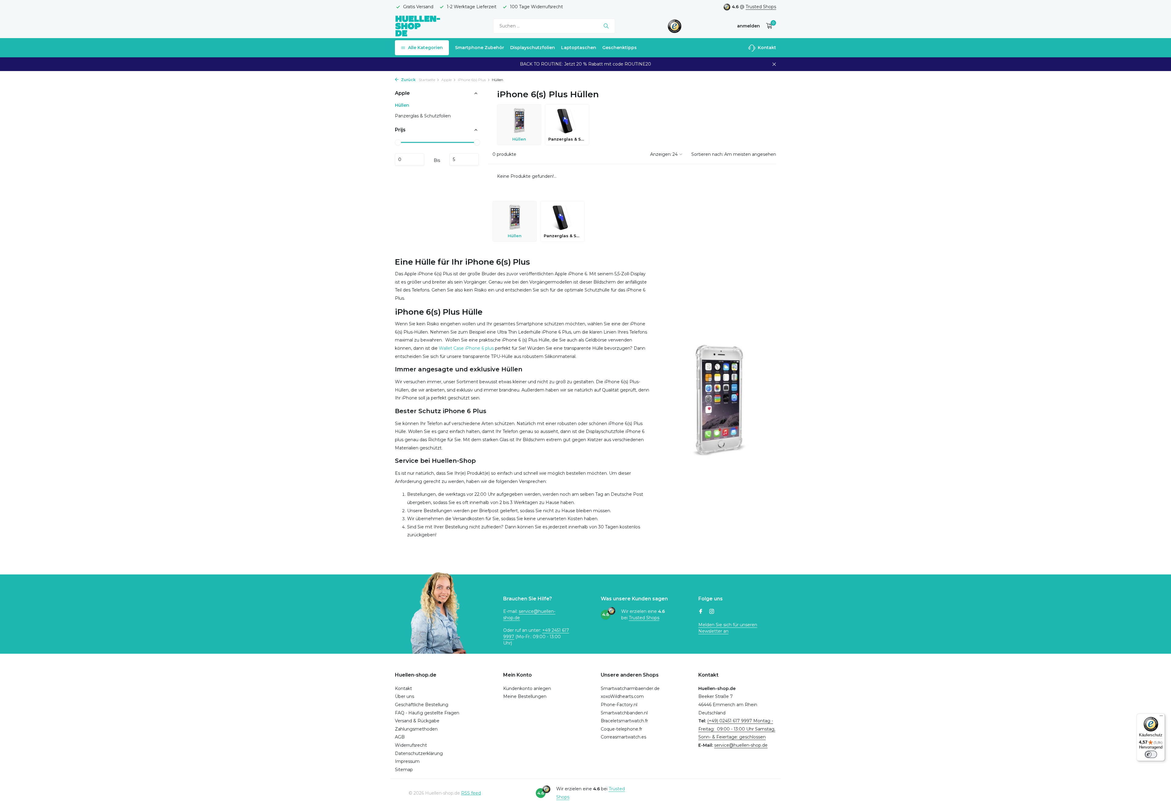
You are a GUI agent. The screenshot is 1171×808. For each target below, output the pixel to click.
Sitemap (404, 769)
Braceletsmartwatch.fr (624, 721)
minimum (409, 159)
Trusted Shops (761, 6)
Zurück (408, 79)
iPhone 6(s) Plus (472, 79)
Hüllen (402, 105)
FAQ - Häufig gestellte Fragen (427, 713)
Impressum (407, 761)
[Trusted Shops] (675, 26)
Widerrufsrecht (411, 745)
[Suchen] (606, 26)
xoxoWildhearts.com (622, 696)
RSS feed (471, 793)
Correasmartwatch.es (623, 737)
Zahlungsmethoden (416, 729)
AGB (400, 737)
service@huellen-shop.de (741, 745)
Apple (446, 79)
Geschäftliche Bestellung (421, 704)
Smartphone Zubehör (479, 47)
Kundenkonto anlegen (527, 688)
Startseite (427, 79)
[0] (767, 26)
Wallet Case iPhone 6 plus (467, 348)
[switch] (1151, 754)
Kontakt (766, 47)
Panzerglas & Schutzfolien (423, 116)
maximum (464, 159)
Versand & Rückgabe (417, 721)
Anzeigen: (660, 154)
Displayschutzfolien (532, 47)
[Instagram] (711, 612)
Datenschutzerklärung (419, 753)
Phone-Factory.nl (619, 704)
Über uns (404, 696)
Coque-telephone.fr (621, 729)
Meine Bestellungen (524, 696)
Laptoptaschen (578, 47)
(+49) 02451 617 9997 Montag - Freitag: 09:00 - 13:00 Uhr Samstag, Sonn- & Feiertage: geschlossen (736, 729)
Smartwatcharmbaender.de (630, 688)
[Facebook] (700, 612)
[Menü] (1161, 717)
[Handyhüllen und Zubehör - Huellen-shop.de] (418, 26)
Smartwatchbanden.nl (624, 713)
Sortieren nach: (707, 154)
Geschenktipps (619, 47)
